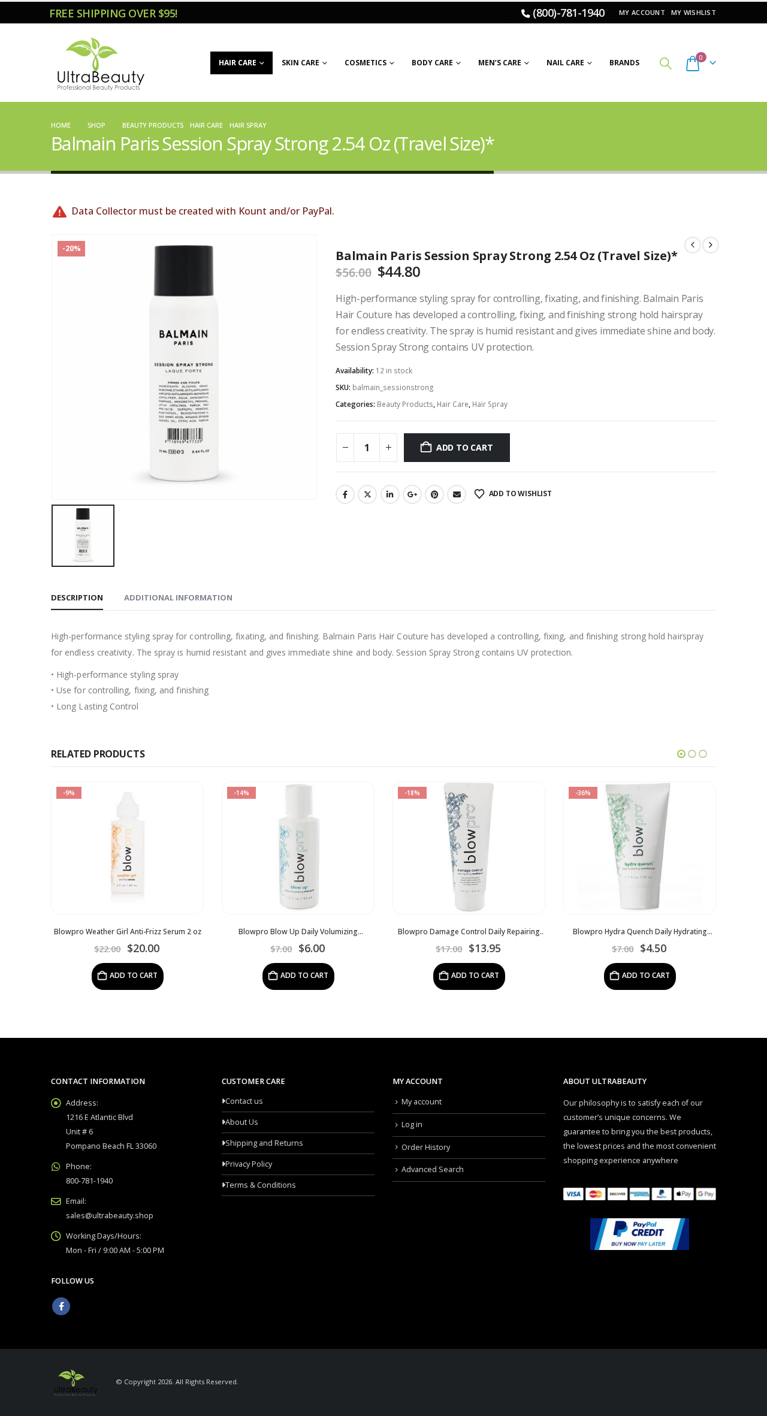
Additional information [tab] (178, 597)
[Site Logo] (99, 63)
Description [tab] (77, 597)
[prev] (692, 245)
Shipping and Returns (264, 1143)
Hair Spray (490, 404)
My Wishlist (693, 12)
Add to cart (464, 447)
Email (456, 494)
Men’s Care (499, 63)
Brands (624, 63)
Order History (425, 1147)
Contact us (244, 1101)
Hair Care (237, 63)
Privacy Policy (248, 1164)
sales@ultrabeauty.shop (109, 1215)
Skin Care (300, 63)
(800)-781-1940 (568, 12)
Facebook (345, 494)
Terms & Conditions (260, 1185)
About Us (241, 1122)
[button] (666, 63)
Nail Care (565, 63)
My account (642, 12)
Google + (412, 494)
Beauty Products (405, 404)
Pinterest (434, 494)
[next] (710, 245)
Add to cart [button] (134, 975)
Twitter (367, 494)
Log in (411, 1124)
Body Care (432, 63)
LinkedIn (390, 494)
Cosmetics (365, 63)
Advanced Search (432, 1169)
